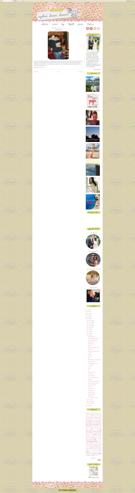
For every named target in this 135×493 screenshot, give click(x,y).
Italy (100, 432)
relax (98, 444)
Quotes (89, 358)
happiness (88, 430)
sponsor (88, 448)
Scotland (98, 445)
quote (91, 444)
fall (98, 424)
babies (97, 414)
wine (87, 455)
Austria (87, 414)
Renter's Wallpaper (91, 375)
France (87, 428)
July (89, 329)
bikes (93, 417)
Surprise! (89, 354)
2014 (88, 311)
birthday (98, 417)
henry (97, 430)
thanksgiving (93, 450)
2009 (88, 405)
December (90, 320)
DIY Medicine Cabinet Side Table (94, 359)
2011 (88, 317)
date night (88, 421)
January (90, 403)
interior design (94, 432)
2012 (88, 315)
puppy (87, 444)
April (89, 335)
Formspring (91, 427)
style (93, 448)
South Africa (95, 447)
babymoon (87, 415)
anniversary (96, 413)
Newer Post (36, 71)
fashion (92, 425)
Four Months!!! (91, 388)
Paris (97, 439)
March (89, 399)
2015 (88, 309)
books (99, 418)
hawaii (94, 430)
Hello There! (90, 349)
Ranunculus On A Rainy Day (93, 347)
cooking (97, 420)
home (92, 431)
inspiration (88, 432)
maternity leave (88, 435)
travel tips (91, 452)
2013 (88, 313)
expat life (94, 424)
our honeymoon (94, 438)
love (92, 434)
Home (58, 71)
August (89, 327)
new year (99, 435)
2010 (88, 318)
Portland (87, 443)
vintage (99, 452)
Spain (100, 447)
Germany (92, 428)
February (90, 401)
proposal (98, 443)
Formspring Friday (97, 427)
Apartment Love (91, 395)
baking (91, 416)
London (89, 434)
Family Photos (91, 374)
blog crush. (93, 418)
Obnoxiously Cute (91, 342)
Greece (98, 428)
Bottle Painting (91, 343)
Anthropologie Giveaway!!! (93, 383)
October (90, 324)
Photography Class (91, 372)
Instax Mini (90, 356)
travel (99, 450)
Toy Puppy (90, 379)
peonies (100, 439)
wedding (87, 453)
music (96, 435)
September (90, 325)
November (90, 322)
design (93, 421)
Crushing (90, 345)
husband (97, 431)
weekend (94, 454)
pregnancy (93, 443)
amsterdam (88, 413)
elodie (89, 424)
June (89, 331)
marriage (97, 434)
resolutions (87, 445)
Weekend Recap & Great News (94, 381)
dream (95, 423)
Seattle (87, 447)
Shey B (89, 368)
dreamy (99, 423)
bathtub (100, 415)
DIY (92, 423)
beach (88, 417)
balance (96, 415)
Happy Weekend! (91, 336)
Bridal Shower (90, 390)
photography (90, 441)
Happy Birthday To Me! (92, 340)
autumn (92, 414)
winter (91, 455)
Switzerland (98, 448)
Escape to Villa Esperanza (93, 377)
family (87, 425)
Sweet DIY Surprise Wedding (93, 338)
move (93, 435)
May (89, 333)
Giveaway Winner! (91, 361)
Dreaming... (90, 386)
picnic (99, 441)
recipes (95, 444)
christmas (88, 420)
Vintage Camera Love (92, 384)
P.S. (88, 370)
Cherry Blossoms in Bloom (93, 397)
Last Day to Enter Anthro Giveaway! (93, 364)
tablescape (87, 450)
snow (90, 447)
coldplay (93, 420)
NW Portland (90, 437)
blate (87, 418)
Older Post (81, 71)
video (95, 452)
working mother (96, 455)
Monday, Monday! (91, 392)
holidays (87, 431)
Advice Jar (90, 366)
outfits (92, 439)
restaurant (92, 445)
